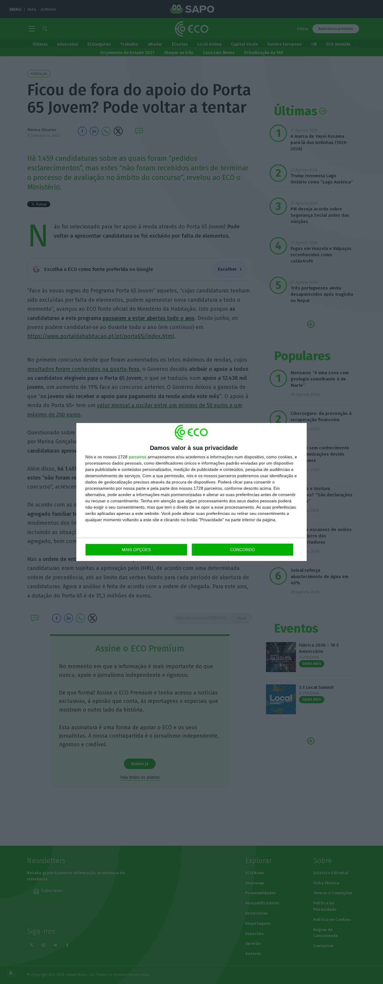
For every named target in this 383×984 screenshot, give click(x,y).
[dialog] (191, 492)
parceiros (137, 457)
